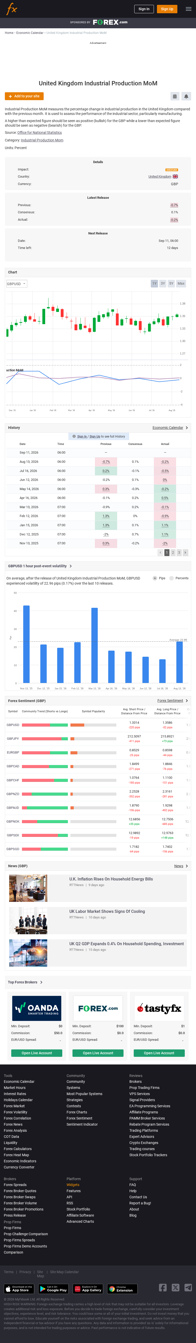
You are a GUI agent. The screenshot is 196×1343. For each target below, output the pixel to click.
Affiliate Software (80, 1215)
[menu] (188, 9)
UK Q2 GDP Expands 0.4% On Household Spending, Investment (126, 943)
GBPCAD (13, 766)
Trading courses (142, 1149)
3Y (163, 283)
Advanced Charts (80, 1221)
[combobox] (16, 283)
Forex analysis (15, 1130)
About (134, 1209)
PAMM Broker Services (147, 1118)
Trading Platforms (143, 1130)
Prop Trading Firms (144, 1088)
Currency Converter (19, 1167)
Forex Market (14, 1106)
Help (133, 1191)
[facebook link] (163, 1287)
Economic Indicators (20, 1161)
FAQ (132, 1185)
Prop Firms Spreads (19, 1240)
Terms (9, 1272)
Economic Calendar (19, 1081)
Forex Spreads (15, 1185)
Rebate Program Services (149, 1124)
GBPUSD (13, 725)
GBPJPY (13, 739)
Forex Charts (77, 1112)
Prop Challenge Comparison (26, 1234)
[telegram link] (188, 1287)
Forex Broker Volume (20, 1203)
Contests (74, 1106)
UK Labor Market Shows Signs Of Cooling (107, 911)
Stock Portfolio (78, 1209)
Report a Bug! (140, 1203)
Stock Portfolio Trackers (148, 1155)
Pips (162, 578)
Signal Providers (142, 1100)
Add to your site (27, 96)
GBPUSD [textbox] (14, 284)
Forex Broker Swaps (19, 1197)
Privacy (25, 1272)
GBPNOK (12, 821)
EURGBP (13, 752)
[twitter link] (175, 1287)
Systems (73, 1088)
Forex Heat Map (16, 1155)
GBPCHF (13, 780)
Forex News (13, 1124)
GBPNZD (12, 794)
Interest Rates (15, 1094)
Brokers (135, 1081)
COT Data (11, 1137)
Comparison (13, 1252)
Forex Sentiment (79, 1118)
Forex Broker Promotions (23, 1209)
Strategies (75, 1100)
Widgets (73, 1185)
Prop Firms (12, 1228)
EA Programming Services (149, 1106)
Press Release (15, 1215)
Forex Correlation (17, 1118)
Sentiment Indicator (82, 1124)
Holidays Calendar (18, 1100)
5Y (171, 283)
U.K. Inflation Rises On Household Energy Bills (111, 879)
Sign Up (167, 9)
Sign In (144, 9)
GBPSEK (13, 835)
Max (181, 283)
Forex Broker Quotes (20, 1191)
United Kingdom (160, 176)
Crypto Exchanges (143, 1143)
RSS (70, 1203)
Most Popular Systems (84, 1094)
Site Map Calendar (64, 1272)
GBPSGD (12, 849)
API (69, 1197)
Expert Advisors (141, 1137)
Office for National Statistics (39, 132)
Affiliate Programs (143, 1112)
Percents (182, 578)
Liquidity (10, 1143)
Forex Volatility (15, 1112)
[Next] (185, 552)
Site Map (40, 1274)
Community (76, 1081)
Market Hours (15, 1088)
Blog (133, 1215)
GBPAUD (13, 808)
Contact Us (138, 1197)
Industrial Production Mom (42, 140)
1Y (154, 283)
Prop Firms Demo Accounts (25, 1246)
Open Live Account (37, 1053)
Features (74, 1191)
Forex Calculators (18, 1149)
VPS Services (139, 1094)
